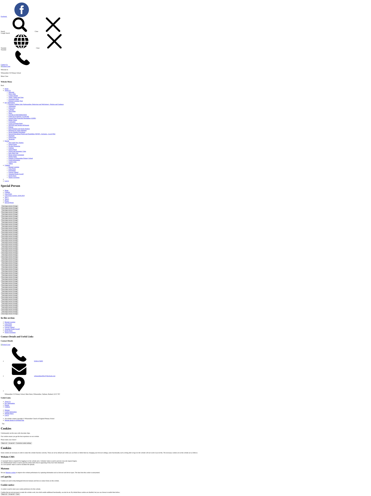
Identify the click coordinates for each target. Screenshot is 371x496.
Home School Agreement (16, 155)
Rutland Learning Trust (16, 101)
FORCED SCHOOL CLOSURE (19, 116)
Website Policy (9, 413)
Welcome (11, 92)
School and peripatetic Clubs (17, 151)
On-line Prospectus (14, 146)
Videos (11, 163)
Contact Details (13, 95)
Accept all (11, 443)
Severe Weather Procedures (17, 132)
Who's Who (12, 94)
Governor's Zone (14, 99)
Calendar (11, 109)
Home (6, 89)
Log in (7, 181)
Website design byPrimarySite (14, 420)
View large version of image (9, 206)
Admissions (12, 106)
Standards (11, 136)
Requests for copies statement (17, 130)
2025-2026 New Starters (16, 142)
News (10, 113)
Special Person (9, 202)
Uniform (11, 148)
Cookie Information (11, 412)
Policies (11, 127)
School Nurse (13, 144)
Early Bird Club (13, 153)
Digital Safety (13, 156)
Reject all (4, 443)
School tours (12, 137)
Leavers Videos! (13, 172)
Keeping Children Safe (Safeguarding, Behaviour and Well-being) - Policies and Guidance (36, 104)
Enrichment (12, 170)
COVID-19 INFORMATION (18, 115)
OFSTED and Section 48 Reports (19, 125)
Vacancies (12, 139)
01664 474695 (38, 361)
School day (12, 108)
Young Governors (14, 177)
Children (7, 165)
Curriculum (12, 122)
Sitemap (7, 410)
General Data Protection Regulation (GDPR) (22, 118)
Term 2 (7, 199)
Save (17, 494)
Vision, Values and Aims (16, 97)
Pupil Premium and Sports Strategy (19, 129)
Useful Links (12, 162)
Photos (7, 201)
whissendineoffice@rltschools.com (44, 376)
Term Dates (12, 111)
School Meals (13, 149)
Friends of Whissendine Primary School (21, 158)
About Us (8, 90)
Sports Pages (12, 176)
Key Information (10, 102)
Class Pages (12, 169)
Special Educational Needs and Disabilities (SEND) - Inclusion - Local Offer (32, 134)
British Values (13, 120)
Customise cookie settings (23, 443)
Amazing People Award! (16, 174)
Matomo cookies (11, 472)
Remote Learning (14, 167)
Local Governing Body (16, 123)
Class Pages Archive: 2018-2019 (15, 195)
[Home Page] (5, 66)
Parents (7, 141)
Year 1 (7, 197)
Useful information (14, 160)
